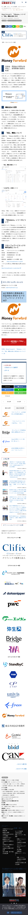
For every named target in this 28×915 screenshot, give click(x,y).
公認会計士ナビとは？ (8, 829)
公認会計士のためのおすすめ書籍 (8, 835)
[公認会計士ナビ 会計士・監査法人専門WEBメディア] (8, 2)
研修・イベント (6, 814)
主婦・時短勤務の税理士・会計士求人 (11, 791)
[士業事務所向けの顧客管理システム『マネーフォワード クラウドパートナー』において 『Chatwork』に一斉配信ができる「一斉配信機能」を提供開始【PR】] (20, 401)
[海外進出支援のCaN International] (14, 757)
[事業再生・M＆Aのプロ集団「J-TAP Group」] (14, 685)
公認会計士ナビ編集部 (11, 367)
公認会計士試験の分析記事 (8, 849)
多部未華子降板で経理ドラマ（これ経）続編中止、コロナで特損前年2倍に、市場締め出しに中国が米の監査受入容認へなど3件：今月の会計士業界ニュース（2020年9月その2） (17, 474)
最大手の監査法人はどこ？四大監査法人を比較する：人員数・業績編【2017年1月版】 (17, 518)
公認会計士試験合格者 (7, 793)
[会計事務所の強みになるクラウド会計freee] (14, 705)
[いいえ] (26, 909)
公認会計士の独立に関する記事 (20, 863)
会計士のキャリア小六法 (21, 846)
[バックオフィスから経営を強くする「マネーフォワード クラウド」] (14, 716)
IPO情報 (3, 780)
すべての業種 (4, 782)
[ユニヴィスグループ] (14, 695)
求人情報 (3, 802)
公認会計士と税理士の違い (8, 841)
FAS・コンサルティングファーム (15, 782)
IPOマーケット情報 (10, 780)
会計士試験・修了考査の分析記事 (8, 852)
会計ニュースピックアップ (7, 799)
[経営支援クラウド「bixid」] (14, 746)
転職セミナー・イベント (7, 812)
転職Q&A (5, 817)
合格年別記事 (18, 833)
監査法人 (22, 785)
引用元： (14, 351)
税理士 (14, 793)
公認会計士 (22, 791)
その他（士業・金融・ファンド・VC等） (11, 783)
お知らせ (8, 808)
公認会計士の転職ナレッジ (19, 815)
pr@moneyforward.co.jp (12, 287)
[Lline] (14, 26)
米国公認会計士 (6, 795)
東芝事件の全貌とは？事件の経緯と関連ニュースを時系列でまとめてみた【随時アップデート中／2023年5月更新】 (17, 491)
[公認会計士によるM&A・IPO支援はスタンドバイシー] (14, 664)
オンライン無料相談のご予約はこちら (13, 341)
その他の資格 (11, 789)
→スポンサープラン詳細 (20, 768)
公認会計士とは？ (7, 837)
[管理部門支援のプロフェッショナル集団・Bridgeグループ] (14, 639)
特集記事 (3, 808)
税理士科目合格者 (21, 793)
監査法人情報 (4, 810)
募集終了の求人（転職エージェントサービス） (14, 806)
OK (8, 912)
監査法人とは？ (6, 839)
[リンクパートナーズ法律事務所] (14, 573)
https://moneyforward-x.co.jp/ (14, 261)
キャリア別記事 (19, 831)
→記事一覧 (6, 370)
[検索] (22, 2)
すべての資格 (4, 789)
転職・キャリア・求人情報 (7, 815)
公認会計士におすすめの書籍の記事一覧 (10, 800)
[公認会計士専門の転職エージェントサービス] (14, 896)
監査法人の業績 (11, 810)
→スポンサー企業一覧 (21, 764)
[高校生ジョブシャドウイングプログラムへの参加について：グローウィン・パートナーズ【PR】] (8, 401)
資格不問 (12, 795)
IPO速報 (17, 780)
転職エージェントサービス (21, 839)
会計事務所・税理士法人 (8, 785)
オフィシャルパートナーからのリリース (14, 20)
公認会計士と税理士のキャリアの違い (8, 845)
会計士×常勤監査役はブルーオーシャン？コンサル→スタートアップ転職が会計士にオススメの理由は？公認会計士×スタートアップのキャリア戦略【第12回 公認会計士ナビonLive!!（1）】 (17, 509)
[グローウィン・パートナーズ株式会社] (14, 736)
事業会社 (23, 783)
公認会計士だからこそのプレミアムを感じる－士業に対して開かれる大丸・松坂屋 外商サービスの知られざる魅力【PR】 (17, 499)
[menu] (25, 2)
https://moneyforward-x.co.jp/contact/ (11, 268)
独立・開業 (16, 785)
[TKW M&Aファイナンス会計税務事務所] (14, 675)
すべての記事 (4, 20)
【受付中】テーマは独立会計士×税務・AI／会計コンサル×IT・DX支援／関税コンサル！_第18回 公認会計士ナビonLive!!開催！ (17, 464)
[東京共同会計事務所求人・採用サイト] (14, 726)
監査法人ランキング (20, 810)
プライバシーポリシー (13, 910)
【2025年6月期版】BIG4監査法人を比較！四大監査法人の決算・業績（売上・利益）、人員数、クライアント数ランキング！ (17, 483)
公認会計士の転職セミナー (18, 812)
